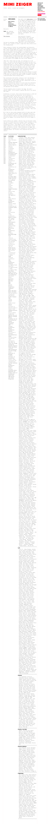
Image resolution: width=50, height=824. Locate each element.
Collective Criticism (24, 734)
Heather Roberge (23, 288)
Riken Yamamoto (31, 454)
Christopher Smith (24, 755)
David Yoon (25, 225)
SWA (34, 811)
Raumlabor (30, 447)
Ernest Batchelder (24, 584)
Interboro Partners (24, 791)
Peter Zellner (27, 432)
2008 (4, 159)
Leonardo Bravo (32, 616)
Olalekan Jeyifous (24, 632)
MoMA (9, 283)
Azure (9, 190)
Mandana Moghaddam (29, 620)
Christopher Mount (24, 208)
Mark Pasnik (25, 376)
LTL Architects (28, 356)
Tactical (21, 812)
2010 (4, 157)
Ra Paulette (31, 637)
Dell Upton (28, 228)
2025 (4, 138)
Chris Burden (25, 570)
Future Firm (27, 268)
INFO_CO (27, 697)
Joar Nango (29, 606)
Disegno (10, 209)
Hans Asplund (29, 283)
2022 (4, 142)
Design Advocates (23, 230)
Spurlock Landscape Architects (27, 479)
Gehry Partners (31, 271)
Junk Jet (10, 246)
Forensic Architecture (25, 260)
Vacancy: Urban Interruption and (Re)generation (12, 360)
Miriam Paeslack (27, 800)
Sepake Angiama (23, 648)
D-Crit (25, 690)
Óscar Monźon (22, 633)
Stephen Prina (28, 655)
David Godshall (23, 223)
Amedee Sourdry (31, 155)
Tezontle (27, 500)
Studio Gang (22, 491)
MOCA (9, 282)
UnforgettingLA (23, 512)
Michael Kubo (27, 386)
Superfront (10, 323)
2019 (4, 146)
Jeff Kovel (25, 306)
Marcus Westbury (27, 796)
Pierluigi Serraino (29, 435)
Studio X (25, 492)
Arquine (10, 175)
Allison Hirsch (23, 154)
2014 (4, 152)
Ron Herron (31, 458)
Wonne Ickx (28, 523)
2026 (4, 137)
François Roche (27, 263)
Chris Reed (33, 783)
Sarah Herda (27, 463)
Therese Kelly (26, 505)
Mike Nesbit (25, 393)
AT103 (24, 179)
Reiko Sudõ (29, 714)
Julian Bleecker (26, 701)
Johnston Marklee (23, 316)
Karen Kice (29, 327)
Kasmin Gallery (11, 247)
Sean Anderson (27, 468)
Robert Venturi (23, 458)
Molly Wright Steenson (25, 399)
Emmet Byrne (27, 692)
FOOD (24, 587)
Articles (40, 3)
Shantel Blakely (27, 718)
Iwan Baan (21, 600)
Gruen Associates (29, 280)
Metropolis (10, 278)
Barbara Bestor (23, 181)
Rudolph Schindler (24, 459)
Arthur (9, 186)
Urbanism (20, 773)
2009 (4, 158)
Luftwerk (21, 619)
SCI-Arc (10, 311)
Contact (40, 10)
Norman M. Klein (23, 709)
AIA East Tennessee (12, 142)
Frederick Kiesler (24, 267)
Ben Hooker (29, 731)
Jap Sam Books (11, 241)
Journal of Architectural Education (11, 244)
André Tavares (22, 159)
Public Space (29, 802)
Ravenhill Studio (27, 713)
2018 (4, 147)
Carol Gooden (26, 567)
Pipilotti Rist (23, 637)
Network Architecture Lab (26, 409)
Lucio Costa (29, 795)
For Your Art (11, 219)
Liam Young (29, 347)
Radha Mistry (22, 443)
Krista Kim (30, 611)
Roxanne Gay (22, 768)
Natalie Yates (22, 407)
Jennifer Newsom (27, 309)
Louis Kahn (26, 355)
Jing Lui (28, 310)
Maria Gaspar (30, 621)
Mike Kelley (30, 627)
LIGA (9, 260)
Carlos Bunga (26, 566)
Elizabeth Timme (23, 244)
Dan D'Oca (28, 784)
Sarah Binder (30, 715)
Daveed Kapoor (30, 220)
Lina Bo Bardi (30, 348)
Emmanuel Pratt (29, 583)
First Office (22, 256)
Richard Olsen (22, 454)
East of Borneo (27, 581)
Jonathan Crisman (23, 317)
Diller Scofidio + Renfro (29, 234)
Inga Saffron (25, 299)
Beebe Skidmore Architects (26, 185)
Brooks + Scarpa (27, 192)
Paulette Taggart (29, 425)
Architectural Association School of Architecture (12, 153)
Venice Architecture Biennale (11, 365)
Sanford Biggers (23, 647)
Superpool (32, 494)
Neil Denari (30, 408)
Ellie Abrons (22, 245)
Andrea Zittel (28, 554)
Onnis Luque (33, 632)
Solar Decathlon (27, 475)
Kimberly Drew (22, 611)
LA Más (21, 339)
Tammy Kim (27, 812)
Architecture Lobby (24, 173)
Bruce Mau (26, 686)
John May (26, 312)
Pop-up (23, 802)
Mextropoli (10, 279)
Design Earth (27, 231)
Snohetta (26, 474)
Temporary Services (24, 660)
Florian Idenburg (29, 257)
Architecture (22, 136)
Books (40, 4)
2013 (4, 153)
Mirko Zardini (22, 397)
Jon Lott (31, 316)
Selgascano (25, 469)
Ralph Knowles (23, 445)
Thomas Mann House (12, 347)
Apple (31, 730)
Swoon (27, 658)
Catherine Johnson (24, 198)
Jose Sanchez (28, 321)
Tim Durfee (26, 508)
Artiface (10, 187)
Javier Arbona (28, 305)
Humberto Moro (22, 598)
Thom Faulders (27, 506)
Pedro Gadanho (31, 426)
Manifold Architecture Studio (27, 366)
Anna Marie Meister (29, 164)
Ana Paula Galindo (30, 158)
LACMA (9, 256)
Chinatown (27, 783)
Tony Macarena (27, 724)
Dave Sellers (22, 220)
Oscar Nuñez (32, 801)
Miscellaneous (22, 746)
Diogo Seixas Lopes (24, 236)
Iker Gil (28, 296)
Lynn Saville (27, 619)
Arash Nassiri (32, 559)
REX (23, 452)
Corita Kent (32, 572)
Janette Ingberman (24, 604)
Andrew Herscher (31, 160)
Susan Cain (25, 720)
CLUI (27, 572)
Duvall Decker (22, 240)
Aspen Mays (27, 561)
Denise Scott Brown (29, 229)
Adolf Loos (28, 141)
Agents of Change (27, 143)
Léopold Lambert (30, 345)
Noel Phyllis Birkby (24, 414)
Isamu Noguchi (30, 599)
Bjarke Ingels (31, 187)
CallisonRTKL (22, 196)
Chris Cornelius (27, 206)
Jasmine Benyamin (23, 304)
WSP (32, 524)
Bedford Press (11, 191)
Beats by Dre (22, 731)
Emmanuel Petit (23, 246)
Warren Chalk (27, 516)
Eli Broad (21, 758)
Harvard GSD (11, 228)
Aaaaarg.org (26, 730)
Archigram (21, 169)
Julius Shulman (29, 326)
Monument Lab (30, 766)
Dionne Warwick (31, 756)
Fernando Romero (30, 255)
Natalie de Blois (30, 405)
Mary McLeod (27, 540)
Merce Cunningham (29, 763)
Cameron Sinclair (31, 196)
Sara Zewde (31, 806)
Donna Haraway (30, 757)
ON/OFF (30, 709)
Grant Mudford (22, 595)
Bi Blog (10, 192)
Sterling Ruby (22, 657)
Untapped (10, 355)
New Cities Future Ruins (25, 630)
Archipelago (11, 148)
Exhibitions (41, 7)
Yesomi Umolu (30, 668)
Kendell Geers (22, 610)
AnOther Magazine (12, 144)
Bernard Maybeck (31, 186)
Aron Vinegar (31, 176)
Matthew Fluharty (30, 671)
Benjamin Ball (22, 186)
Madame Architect (12, 272)
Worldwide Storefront (24, 524)
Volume (9, 367)
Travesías (10, 348)
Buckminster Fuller (29, 195)
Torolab (21, 511)
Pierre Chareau (23, 436)
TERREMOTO (21, 500)
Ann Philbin (32, 556)
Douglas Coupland (27, 579)
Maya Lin (31, 625)
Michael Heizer (31, 626)
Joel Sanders (22, 311)
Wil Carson (34, 519)
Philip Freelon (28, 434)
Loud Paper (41, 11)
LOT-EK (20, 355)
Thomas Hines (22, 545)
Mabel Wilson (28, 361)
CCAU (9, 197)
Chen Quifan (31, 752)
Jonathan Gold (27, 761)
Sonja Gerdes (31, 653)
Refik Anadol (11, 19)
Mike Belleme (22, 627)
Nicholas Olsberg (29, 410)
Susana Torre (22, 496)
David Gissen (30, 222)
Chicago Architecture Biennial (11, 201)
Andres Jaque (22, 160)
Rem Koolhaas (27, 451)
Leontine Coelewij (24, 617)
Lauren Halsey (31, 614)
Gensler (21, 272)
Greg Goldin (27, 790)
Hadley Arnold (22, 282)
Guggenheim (10, 224)
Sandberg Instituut (12, 310)
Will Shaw (22, 521)
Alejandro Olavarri (27, 676)
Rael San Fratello (31, 443)
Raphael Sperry (28, 446)
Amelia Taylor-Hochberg (25, 157)
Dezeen (9, 208)
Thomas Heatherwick (28, 507)
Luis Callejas (28, 359)
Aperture (10, 146)
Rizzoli (10, 304)
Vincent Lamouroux (30, 665)
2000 (4, 163)
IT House (25, 300)
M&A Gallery (11, 271)
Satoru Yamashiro (31, 807)
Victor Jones (30, 513)
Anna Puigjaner (23, 165)
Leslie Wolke (30, 736)
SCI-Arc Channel (12, 312)
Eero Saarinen (31, 240)
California (31, 778)
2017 (4, 148)
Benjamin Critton (23, 685)
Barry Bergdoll (27, 184)
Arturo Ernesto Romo (24, 560)
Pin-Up (9, 301)
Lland (28, 703)
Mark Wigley (32, 376)
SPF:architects (31, 478)
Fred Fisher (30, 266)
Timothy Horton (31, 815)
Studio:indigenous (24, 494)
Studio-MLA (31, 492)
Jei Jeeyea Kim (29, 538)
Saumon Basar (31, 647)
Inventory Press (12, 239)
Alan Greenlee (22, 747)
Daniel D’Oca (25, 218)
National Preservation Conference (11, 287)
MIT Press (10, 280)
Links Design (22, 703)
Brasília (21, 778)
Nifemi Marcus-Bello (29, 708)
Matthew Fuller (28, 739)
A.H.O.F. (21, 549)
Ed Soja (26, 788)
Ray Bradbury (29, 448)
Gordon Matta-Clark (24, 593)
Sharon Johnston (30, 470)
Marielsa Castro (31, 372)
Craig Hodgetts (30, 214)
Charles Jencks (29, 202)
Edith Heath (26, 582)
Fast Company (11, 218)
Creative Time (22, 573)
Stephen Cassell (23, 483)
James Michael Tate (30, 301)
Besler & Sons (22, 187)
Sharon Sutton (22, 472)
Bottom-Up (21, 777)
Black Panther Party (28, 751)
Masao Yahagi (26, 380)
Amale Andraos (31, 154)
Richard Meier (22, 453)
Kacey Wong (25, 608)
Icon (9, 236)
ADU (20, 774)
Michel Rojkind (31, 391)
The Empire (33, 500)
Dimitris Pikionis (24, 235)
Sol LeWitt (33, 652)
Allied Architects (27, 153)
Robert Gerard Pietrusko (29, 457)
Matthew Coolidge (23, 625)
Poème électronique (13, 69)
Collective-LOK (30, 212)
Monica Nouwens (23, 628)
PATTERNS (25, 421)
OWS (20, 802)
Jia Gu (34, 309)
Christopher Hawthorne (30, 207)
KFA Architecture (30, 334)
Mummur (20, 404)
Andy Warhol (30, 555)
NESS (9, 289)
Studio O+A (29, 491)
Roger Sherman (27, 805)
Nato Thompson (31, 628)
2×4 (20, 676)
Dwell (9, 213)
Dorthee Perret (27, 578)
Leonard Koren (23, 616)
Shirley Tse (26, 652)
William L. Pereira (30, 521)
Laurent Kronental (31, 615)
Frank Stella (22, 588)
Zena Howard (27, 530)
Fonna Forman (27, 258)
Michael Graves (27, 385)
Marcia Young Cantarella (25, 370)
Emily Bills (30, 245)
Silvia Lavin (33, 473)
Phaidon (10, 299)
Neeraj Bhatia (22, 408)
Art (7, 31)
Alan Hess (26, 147)
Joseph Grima (26, 322)
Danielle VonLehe (29, 219)
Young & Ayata (28, 528)
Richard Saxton (23, 642)
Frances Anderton (31, 261)
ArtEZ (9, 184)
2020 (4, 144)
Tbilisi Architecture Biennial (11, 330)
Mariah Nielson (23, 622)
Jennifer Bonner (23, 307)
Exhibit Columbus (12, 217)
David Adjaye (22, 222)
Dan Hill (31, 217)
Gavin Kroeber (27, 589)
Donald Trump (22, 757)
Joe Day (34, 310)
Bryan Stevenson (23, 752)
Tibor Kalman (22, 723)
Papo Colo (29, 633)
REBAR (35, 802)
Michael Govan (22, 626)
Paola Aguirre (31, 419)
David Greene (31, 223)
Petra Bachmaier (27, 636)
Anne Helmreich (28, 533)
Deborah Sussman (32, 690)
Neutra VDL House (12, 290)
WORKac (33, 523)
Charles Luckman (23, 203)
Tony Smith (32, 663)
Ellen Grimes (31, 244)
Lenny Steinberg (30, 344)
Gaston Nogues (22, 271)
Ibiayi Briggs (27, 295)
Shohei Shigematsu (24, 473)
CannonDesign (22, 197)
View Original (7, 36)
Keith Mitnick (22, 331)
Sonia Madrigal (23, 653)
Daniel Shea (30, 573)
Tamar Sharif (30, 496)
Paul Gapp (30, 421)
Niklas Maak (22, 413)
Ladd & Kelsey (27, 339)
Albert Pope (25, 774)
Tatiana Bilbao (23, 497)
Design (20, 675)
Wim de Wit (30, 545)
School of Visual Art (24, 717)
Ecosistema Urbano (30, 535)
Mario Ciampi (22, 375)
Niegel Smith (31, 631)
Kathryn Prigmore (26, 328)
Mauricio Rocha (30, 383)
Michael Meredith (31, 388)
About (40, 9)
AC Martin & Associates (25, 138)
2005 (4, 160)
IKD (24, 296)
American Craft (11, 143)
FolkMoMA (21, 258)
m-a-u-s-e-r (29, 360)
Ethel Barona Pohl (31, 252)
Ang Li (31, 532)
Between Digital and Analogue (27, 733)
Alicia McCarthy (26, 551)
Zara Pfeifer (22, 669)
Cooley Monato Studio (24, 213)
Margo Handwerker (27, 371)
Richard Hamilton (27, 641)
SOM (33, 475)
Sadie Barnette (31, 646)
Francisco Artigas (24, 262)
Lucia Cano (25, 358)
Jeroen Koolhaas (28, 605)
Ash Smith (29, 682)
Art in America (11, 179)
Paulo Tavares (22, 426)
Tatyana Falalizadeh (29, 659)
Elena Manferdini (23, 241)
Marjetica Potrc (32, 622)
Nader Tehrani (29, 404)
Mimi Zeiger (18, 4)
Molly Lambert (22, 766)
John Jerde (29, 311)
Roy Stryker (22, 646)
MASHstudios (26, 706)
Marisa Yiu (29, 375)
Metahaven (33, 706)
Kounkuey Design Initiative (26, 338)
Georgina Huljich (28, 272)
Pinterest (27, 740)
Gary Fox (21, 538)
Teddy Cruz (31, 497)
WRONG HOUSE (11, 375)
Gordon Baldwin (30, 592)
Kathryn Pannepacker (30, 609)
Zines (27, 532)
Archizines (22, 175)
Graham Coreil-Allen (28, 594)
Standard (21, 480)
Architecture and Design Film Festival (12, 164)
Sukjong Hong (29, 811)
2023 (4, 141)
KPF (35, 338)
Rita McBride (22, 643)
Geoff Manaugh (28, 696)
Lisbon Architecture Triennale (11, 262)
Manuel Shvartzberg (24, 367)
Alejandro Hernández (29, 148)
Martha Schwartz (23, 377)
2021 (4, 143)
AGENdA (20, 143)
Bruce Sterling (27, 687)
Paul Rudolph (27, 424)
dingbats (32, 235)
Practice (26, 440)
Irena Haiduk (22, 599)
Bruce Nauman (26, 565)
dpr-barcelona (11, 212)
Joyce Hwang (22, 539)
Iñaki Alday (26, 298)
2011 (4, 155)
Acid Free (10, 138)
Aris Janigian (22, 750)
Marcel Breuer (22, 369)
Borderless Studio (24, 190)
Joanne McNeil (22, 736)
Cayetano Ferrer (26, 568)
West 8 (25, 519)
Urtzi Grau (31, 512)
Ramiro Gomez (22, 638)
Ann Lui (29, 163)
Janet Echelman (28, 603)
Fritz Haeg (29, 588)
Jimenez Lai (22, 310)
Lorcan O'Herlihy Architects (26, 350)
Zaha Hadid (27, 529)
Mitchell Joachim (23, 398)
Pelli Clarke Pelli (24, 429)
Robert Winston (32, 644)
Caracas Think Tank (24, 779)
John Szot (21, 315)
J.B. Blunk (28, 600)
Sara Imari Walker (29, 769)
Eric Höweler (22, 247)
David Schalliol (30, 576)
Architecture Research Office (27, 174)
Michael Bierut (23, 707)
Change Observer (12, 198)
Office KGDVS (30, 415)
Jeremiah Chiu (28, 698)
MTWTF (29, 707)
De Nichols (22, 577)
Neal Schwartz (31, 407)
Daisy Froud (25, 217)
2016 (4, 149)
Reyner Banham (29, 452)
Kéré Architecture (30, 332)
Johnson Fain (28, 315)
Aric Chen (28, 175)
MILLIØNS (28, 394)
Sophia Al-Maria (23, 654)
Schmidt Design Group (24, 467)
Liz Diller (30, 349)
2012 (4, 154)
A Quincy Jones (23, 137)
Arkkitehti (10, 171)
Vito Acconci (32, 666)
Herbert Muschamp (23, 290)
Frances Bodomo (30, 587)
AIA (28, 146)
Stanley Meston (28, 480)
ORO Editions (11, 295)
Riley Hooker (31, 642)
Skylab (21, 474)
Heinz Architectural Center (11, 230)
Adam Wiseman (27, 549)
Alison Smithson (23, 152)
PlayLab (28, 712)
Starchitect (32, 481)
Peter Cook (29, 430)
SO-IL (30, 474)
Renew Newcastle (23, 804)
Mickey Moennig (23, 392)
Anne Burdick (26, 680)
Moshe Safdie (22, 402)
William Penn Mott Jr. (25, 522)
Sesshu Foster (27, 649)
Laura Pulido (27, 793)
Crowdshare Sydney (12, 207)
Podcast (21, 767)
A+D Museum (10, 137)
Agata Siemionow (27, 142)
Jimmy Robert (22, 606)
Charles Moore (32, 203)
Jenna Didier (32, 306)
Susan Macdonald (30, 495)
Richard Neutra (31, 453)
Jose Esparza (22, 320)
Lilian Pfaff (22, 348)
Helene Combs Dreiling (30, 289)
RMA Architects (23, 456)
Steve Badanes (28, 484)
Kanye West (28, 762)
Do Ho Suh (28, 577)
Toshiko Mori (27, 511)
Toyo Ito (34, 511)
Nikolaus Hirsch (30, 413)
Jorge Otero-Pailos (29, 318)
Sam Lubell (26, 462)
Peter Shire (22, 712)
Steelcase (28, 719)
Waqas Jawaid (25, 725)
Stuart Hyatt (30, 490)
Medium (9, 277)
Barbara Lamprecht (24, 182)
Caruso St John (31, 197)
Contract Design (12, 203)
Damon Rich (22, 784)
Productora (25, 441)
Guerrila (33, 790)
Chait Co (32, 198)
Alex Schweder (31, 149)
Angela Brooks (22, 163)
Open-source (25, 801)
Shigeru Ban (30, 472)
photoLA (10, 300)
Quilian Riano (30, 442)
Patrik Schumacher (24, 420)
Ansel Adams (30, 557)
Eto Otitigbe (33, 584)
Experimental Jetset (24, 693)
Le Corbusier (27, 343)
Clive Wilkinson (30, 209)
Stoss (29, 810)
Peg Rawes (27, 543)
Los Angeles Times (12, 269)
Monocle (10, 284)
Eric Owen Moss (31, 247)
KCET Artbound (11, 250)
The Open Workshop (30, 502)
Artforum (10, 185)
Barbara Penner (23, 534)
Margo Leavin (22, 621)
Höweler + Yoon (26, 294)
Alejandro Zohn (23, 149)
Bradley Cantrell (29, 777)
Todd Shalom (25, 663)
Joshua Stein (27, 323)
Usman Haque (28, 742)
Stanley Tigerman (23, 481)
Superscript (22, 495)
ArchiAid (29, 168)
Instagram (43, 20)
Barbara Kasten (27, 562)
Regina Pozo (22, 714)
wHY (29, 519)
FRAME (9, 220)
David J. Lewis (23, 224)
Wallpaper (10, 369)
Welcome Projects (26, 518)
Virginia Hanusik (23, 666)
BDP (33, 184)
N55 (24, 404)
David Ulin (32, 755)
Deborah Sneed (22, 756)
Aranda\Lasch (22, 168)
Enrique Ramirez (32, 246)
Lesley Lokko (22, 347)
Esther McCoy (22, 250)
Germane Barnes (23, 273)
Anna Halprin (22, 557)
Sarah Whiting (28, 464)
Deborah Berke (32, 225)
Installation (30, 598)
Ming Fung (30, 396)
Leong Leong (22, 345)
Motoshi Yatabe (30, 403)
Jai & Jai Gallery (12, 240)
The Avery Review (12, 337)
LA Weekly (10, 255)
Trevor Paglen (22, 664)
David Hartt (22, 576)
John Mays (32, 312)
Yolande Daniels (23, 527)
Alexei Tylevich (27, 679)
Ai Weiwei (29, 550)
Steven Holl (29, 486)
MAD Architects (23, 364)
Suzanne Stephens (28, 544)
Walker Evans (22, 668)
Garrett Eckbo (28, 269)
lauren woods (22, 615)
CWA (20, 217)
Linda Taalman (22, 349)
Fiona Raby (27, 695)
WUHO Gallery (11, 376)
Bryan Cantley (26, 193)
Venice (20, 816)
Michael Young (22, 391)
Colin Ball (22, 212)
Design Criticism (23, 691)
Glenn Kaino (22, 592)
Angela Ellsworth (23, 556)
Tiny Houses (33, 508)
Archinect (10, 147)
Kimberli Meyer (31, 610)
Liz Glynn (32, 617)
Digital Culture (10, 32)
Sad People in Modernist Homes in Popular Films (12, 308)
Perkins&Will (22, 430)
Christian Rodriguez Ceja (26, 753)
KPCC (9, 251)
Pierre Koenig (28, 437)
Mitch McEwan (30, 397)
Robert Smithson (23, 644)
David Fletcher (26, 785)
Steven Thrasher (23, 810)
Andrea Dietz (30, 159)
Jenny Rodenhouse (30, 735)
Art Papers (10, 182)
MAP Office (33, 367)
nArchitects (22, 405)
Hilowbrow (10, 233)
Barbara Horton (32, 181)
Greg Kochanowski (27, 278)
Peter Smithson (28, 431)
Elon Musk (27, 758)
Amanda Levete (22, 155)
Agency (34, 142)
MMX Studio (32, 398)
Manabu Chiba (30, 365)
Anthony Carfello (23, 559)
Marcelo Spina (31, 369)
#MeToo (20, 730)
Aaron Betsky (31, 137)
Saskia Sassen (22, 807)
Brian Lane (27, 191)
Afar (9, 141)
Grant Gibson (26, 277)
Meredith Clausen (24, 541)
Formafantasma (22, 261)
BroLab (26, 778)
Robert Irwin (30, 643)
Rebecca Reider (28, 767)
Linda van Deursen (29, 702)
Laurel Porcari (23, 614)
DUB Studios (29, 239)
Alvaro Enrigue (31, 747)
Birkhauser (10, 193)
